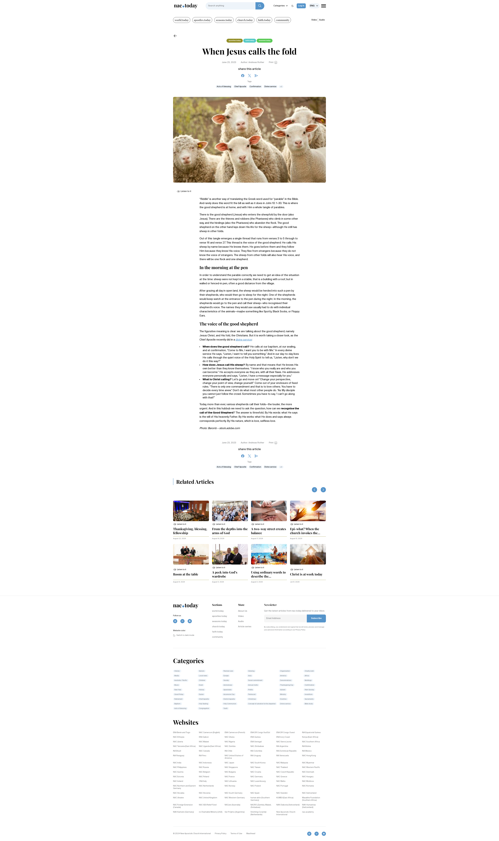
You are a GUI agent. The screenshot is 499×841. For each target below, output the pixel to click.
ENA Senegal (256, 742)
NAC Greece (281, 777)
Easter (201, 694)
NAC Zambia (230, 746)
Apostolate (227, 690)
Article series (244, 627)
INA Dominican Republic (286, 751)
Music (176, 685)
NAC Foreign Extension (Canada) (183, 806)
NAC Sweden (282, 793)
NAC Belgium (204, 772)
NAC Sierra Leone (283, 742)
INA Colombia (256, 751)
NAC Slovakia (178, 793)
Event (201, 685)
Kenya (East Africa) (310, 737)
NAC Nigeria (230, 742)
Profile (250, 690)
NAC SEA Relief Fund (207, 805)
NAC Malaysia (282, 763)
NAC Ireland (178, 781)
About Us (242, 611)
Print (271, 62)
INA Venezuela (282, 756)
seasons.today (224, 20)
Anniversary (228, 685)
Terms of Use (236, 834)
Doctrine (283, 699)
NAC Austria (178, 772)
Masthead (250, 834)
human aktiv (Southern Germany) (260, 799)
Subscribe (316, 618)
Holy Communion (230, 704)
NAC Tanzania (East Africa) (184, 746)
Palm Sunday (309, 690)
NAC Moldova (308, 781)
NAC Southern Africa (311, 742)
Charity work (309, 671)
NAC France (230, 777)
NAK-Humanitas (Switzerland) (309, 806)
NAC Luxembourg (258, 781)
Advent (282, 690)
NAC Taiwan (255, 767)
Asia (249, 676)
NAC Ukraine (178, 798)
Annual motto (253, 685)
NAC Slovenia (204, 793)
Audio (322, 20)
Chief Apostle (240, 87)
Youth (226, 708)
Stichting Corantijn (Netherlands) (259, 813)
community (282, 20)
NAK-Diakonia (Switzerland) (288, 805)
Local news (203, 676)
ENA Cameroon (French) (235, 732)
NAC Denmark (308, 772)
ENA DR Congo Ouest (285, 732)
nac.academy (308, 812)
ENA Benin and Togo (181, 732)
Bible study (309, 704)
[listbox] (314, 5)
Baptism (177, 704)
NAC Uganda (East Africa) (210, 746)
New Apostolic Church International (285, 813)
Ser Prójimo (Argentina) (235, 812)
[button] (179, 524)
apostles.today (202, 20)
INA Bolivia (306, 746)
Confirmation (255, 87)
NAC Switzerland (309, 793)
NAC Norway (230, 786)
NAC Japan (229, 763)
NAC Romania (308, 786)
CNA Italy (203, 781)
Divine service (270, 87)
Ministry (283, 694)
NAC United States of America (234, 757)
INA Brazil (177, 751)
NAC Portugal (282, 786)
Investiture (308, 694)
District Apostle (229, 699)
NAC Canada (204, 751)
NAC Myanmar (308, 763)
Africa (307, 676)
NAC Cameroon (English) (209, 732)
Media (176, 676)
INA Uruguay (256, 756)
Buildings (308, 680)
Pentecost (252, 694)
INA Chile (228, 751)
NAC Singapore (231, 767)
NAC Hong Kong (309, 756)
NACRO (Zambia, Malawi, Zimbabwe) (261, 806)
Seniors (201, 671)
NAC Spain (255, 793)
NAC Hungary (307, 777)
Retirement (178, 699)
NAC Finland (204, 777)
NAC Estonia (178, 777)
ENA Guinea (256, 737)
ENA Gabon (204, 737)
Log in (301, 6)
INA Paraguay (178, 756)
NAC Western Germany (235, 798)
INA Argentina (282, 746)
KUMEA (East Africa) (284, 798)
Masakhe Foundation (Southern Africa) (311, 799)
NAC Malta (280, 781)
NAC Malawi (204, 742)
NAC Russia (204, 767)
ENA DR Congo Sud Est (260, 732)
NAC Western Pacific (311, 767)
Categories (279, 6)
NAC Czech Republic (285, 772)
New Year (177, 690)
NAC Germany (257, 777)
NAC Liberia (178, 742)
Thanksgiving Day (286, 685)
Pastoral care (228, 671)
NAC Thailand (282, 767)
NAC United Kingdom (208, 798)
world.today (182, 20)
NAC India (177, 763)
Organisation (285, 671)
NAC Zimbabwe (257, 746)
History (177, 671)
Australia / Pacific (180, 680)
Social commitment (255, 680)
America (283, 676)
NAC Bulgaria (230, 772)
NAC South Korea (258, 763)
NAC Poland (256, 786)
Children (202, 680)
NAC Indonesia (205, 763)
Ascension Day (229, 694)
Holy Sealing (203, 704)
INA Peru (202, 756)
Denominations (285, 680)
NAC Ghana (229, 737)
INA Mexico (307, 751)
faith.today (264, 20)
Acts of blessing (224, 87)
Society (226, 680)
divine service (244, 340)
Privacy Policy (220, 834)
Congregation (204, 708)
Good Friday (178, 694)
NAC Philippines (180, 767)
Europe (226, 676)
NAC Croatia (256, 772)
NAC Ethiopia (178, 737)
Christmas (252, 699)
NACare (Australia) (232, 805)
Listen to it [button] (186, 191)
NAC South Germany (233, 793)
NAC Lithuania (231, 781)
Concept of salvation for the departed (261, 704)
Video (314, 20)
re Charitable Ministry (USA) (210, 812)
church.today (245, 20)
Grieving (251, 671)
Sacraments (309, 699)
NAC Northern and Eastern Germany (184, 787)
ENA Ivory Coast (283, 737)
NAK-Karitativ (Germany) (183, 812)
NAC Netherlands (206, 786)
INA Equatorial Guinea (311, 732)
